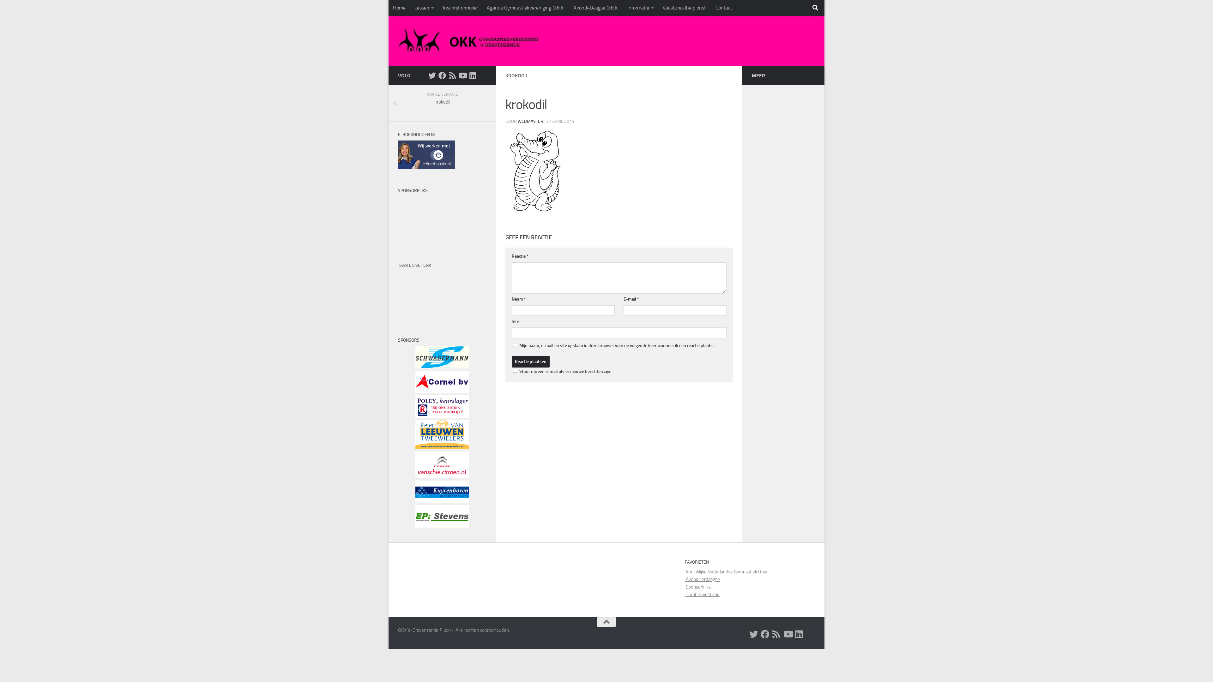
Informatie (638, 8)
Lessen (421, 8)
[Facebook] (442, 75)
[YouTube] (462, 75)
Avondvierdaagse (702, 579)
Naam (519, 299)
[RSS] (452, 75)
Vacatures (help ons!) (685, 8)
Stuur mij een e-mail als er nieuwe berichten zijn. (565, 371)
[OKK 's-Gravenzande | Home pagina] (471, 41)
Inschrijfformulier (460, 8)
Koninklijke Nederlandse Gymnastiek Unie (726, 572)
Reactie (520, 256)
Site (515, 321)
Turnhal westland (702, 594)
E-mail (631, 299)
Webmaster (530, 121)
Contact (723, 8)
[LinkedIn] (472, 75)
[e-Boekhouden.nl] (426, 167)
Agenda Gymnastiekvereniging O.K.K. (525, 8)
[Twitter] (432, 75)
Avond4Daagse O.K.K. (596, 8)
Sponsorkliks (698, 587)
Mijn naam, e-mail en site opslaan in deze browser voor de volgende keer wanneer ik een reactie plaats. (616, 345)
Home (399, 8)
